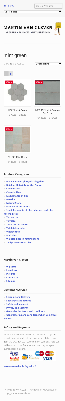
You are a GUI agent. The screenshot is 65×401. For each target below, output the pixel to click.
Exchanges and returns (18, 300)
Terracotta (12, 217)
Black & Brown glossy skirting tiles (25, 181)
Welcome (11, 266)
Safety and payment (17, 304)
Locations (11, 270)
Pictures (10, 273)
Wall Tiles (11, 235)
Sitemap (10, 280)
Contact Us (12, 277)
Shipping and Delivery (18, 296)
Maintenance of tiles (17, 195)
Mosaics (10, 199)
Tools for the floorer (17, 224)
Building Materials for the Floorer (24, 185)
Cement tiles (13, 188)
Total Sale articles (15, 228)
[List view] (11, 73)
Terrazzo (11, 220)
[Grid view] (6, 73)
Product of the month (18, 206)
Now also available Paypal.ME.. (20, 366)
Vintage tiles (13, 231)
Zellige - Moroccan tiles (18, 242)
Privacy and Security (17, 307)
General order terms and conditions (25, 311)
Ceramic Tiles (13, 192)
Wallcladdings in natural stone (22, 238)
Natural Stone (13, 202)
